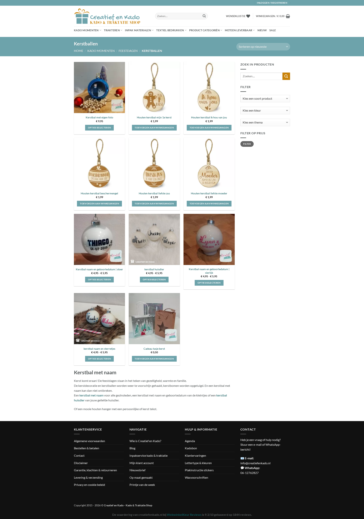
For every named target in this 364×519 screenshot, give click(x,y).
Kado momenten (86, 30)
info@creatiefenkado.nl (255, 463)
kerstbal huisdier (154, 269)
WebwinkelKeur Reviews (184, 514)
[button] (273, 16)
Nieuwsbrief (137, 470)
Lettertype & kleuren (198, 463)
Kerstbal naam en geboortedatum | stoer (99, 269)
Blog (132, 448)
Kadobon (191, 448)
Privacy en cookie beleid (89, 484)
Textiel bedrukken (170, 30)
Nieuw (262, 30)
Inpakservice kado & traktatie (148, 455)
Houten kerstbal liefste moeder (209, 193)
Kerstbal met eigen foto (99, 117)
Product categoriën (204, 30)
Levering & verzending (88, 477)
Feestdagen (128, 50)
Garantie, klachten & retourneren (95, 470)
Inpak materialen (138, 30)
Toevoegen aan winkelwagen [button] (154, 127)
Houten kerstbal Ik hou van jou (209, 117)
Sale (272, 30)
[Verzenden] (204, 16)
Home (78, 50)
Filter (247, 143)
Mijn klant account (141, 463)
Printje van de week (142, 484)
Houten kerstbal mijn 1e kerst (154, 117)
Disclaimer (81, 463)
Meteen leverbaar (238, 30)
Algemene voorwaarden (89, 441)
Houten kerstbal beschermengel (99, 193)
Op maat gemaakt (141, 477)
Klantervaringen (195, 455)
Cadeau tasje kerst (154, 348)
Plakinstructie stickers (199, 470)
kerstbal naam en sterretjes (99, 348)
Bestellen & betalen (86, 448)
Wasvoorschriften (196, 477)
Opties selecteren (99, 127)
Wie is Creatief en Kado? (145, 441)
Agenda (190, 441)
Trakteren (112, 30)
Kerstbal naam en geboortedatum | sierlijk (209, 270)
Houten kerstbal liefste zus (154, 193)
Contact (79, 455)
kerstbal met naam (91, 395)
